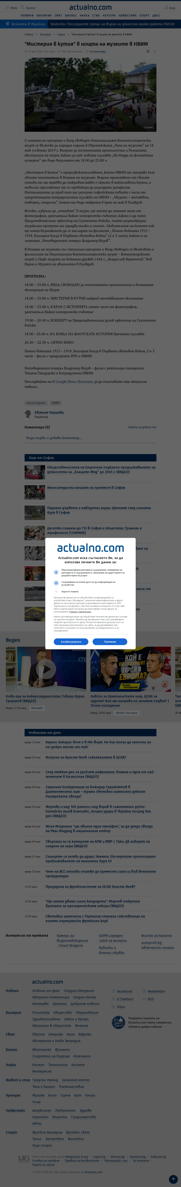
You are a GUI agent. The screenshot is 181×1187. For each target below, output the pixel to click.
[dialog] (90, 593)
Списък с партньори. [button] (80, 611)
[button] (90, 591)
